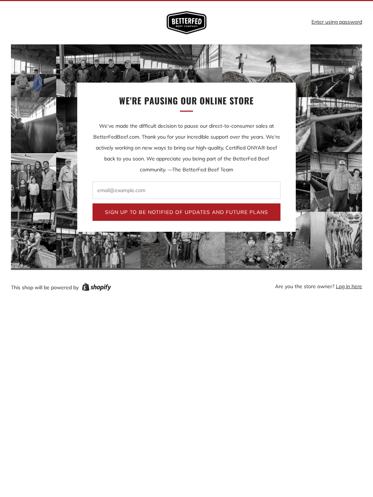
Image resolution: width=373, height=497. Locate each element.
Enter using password (336, 22)
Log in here (349, 286)
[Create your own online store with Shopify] (96, 288)
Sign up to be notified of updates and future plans (186, 212)
